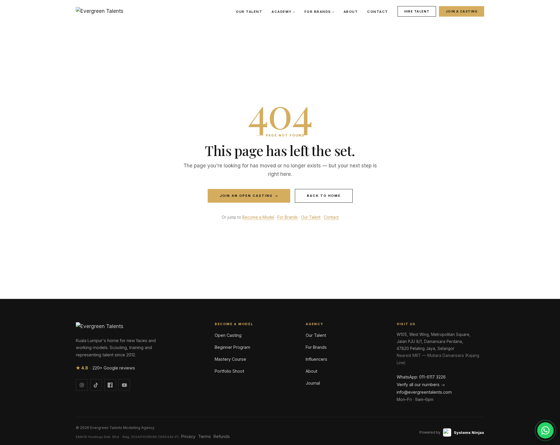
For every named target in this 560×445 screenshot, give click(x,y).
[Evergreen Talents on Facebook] (110, 385)
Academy (283, 12)
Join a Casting (461, 11)
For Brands (319, 12)
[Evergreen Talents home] (99, 11)
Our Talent (249, 12)
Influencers (316, 359)
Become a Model (258, 217)
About (351, 12)
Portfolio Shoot (229, 371)
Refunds (222, 436)
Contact (377, 12)
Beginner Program (232, 347)
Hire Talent (417, 11)
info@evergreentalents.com (424, 392)
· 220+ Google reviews (105, 367)
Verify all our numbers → (421, 384)
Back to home (324, 196)
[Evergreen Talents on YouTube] (124, 385)
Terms (204, 436)
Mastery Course (230, 359)
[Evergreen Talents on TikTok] (96, 385)
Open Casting (228, 335)
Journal (313, 383)
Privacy (188, 436)
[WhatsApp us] (545, 430)
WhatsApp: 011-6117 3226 (421, 376)
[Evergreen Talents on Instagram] (82, 385)
